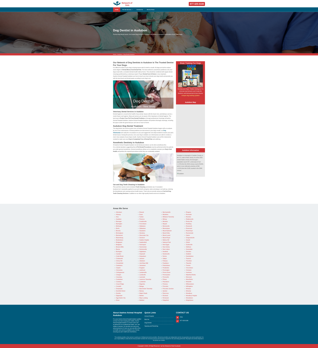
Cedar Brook (119, 256)
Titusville (188, 263)
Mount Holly (166, 233)
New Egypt (166, 244)
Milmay (165, 219)
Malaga (141, 286)
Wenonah (189, 277)
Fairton (141, 217)
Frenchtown (142, 223)
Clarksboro (119, 265)
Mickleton (165, 214)
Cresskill (118, 286)
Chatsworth (119, 258)
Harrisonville (143, 249)
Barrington (119, 223)
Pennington (166, 270)
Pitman (165, 279)
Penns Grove (166, 272)
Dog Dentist (148, 322)
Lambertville (143, 272)
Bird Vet (147, 319)
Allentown (119, 212)
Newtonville (166, 254)
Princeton (165, 286)
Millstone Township (168, 217)
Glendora (142, 233)
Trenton (188, 265)
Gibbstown (142, 228)
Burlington (119, 251)
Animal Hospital (149, 316)
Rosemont (189, 228)
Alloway (118, 214)
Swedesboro (189, 256)
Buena (118, 249)
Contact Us (140, 9)
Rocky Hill (189, 221)
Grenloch (142, 237)
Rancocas (166, 293)
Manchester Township (145, 288)
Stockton (188, 251)
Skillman (188, 247)
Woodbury (189, 293)
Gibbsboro (142, 226)
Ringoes (188, 212)
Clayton (118, 267)
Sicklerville (189, 244)
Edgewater (119, 295)
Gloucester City (143, 235)
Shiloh (188, 242)
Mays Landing (143, 298)
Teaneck (188, 258)
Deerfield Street (120, 291)
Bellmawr (119, 226)
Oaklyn (165, 258)
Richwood (166, 298)
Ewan (141, 214)
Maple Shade (143, 293)
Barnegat (118, 221)
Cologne (118, 274)
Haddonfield (143, 242)
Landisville (142, 274)
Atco (117, 217)
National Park (167, 242)
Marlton (141, 295)
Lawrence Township (145, 279)
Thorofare (189, 261)
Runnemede (189, 233)
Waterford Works (191, 274)
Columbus (119, 277)
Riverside (189, 214)
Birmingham (119, 233)
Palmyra (165, 261)
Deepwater (119, 288)
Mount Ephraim (167, 230)
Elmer (117, 300)
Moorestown (166, 228)
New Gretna (166, 247)
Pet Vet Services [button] (126, 9)
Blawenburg (119, 237)
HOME (117, 9)
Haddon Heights (144, 240)
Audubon (119, 54)
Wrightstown (189, 300)
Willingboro (189, 286)
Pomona (165, 284)
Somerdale (189, 249)
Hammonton (143, 247)
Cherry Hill (119, 261)
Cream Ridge (120, 284)
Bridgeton (119, 244)
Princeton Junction (168, 288)
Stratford (188, 254)
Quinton (165, 291)
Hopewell (142, 254)
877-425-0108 (197, 4)
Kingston (142, 267)
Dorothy (118, 293)
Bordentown (119, 240)
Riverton (188, 217)
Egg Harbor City (120, 298)
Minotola (165, 221)
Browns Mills (120, 247)
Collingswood (120, 272)
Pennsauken (166, 274)
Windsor (188, 288)
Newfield (165, 251)
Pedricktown (166, 265)
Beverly (118, 230)
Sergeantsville (190, 237)
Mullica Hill (166, 240)
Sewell (188, 240)
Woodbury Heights (191, 295)
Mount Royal (166, 237)
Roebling (188, 223)
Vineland (188, 270)
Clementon (119, 270)
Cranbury (118, 281)
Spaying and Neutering (151, 326)
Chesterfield (119, 263)
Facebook (177, 346)
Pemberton (166, 267)
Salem (188, 235)
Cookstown (119, 279)
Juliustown (142, 265)
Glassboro (142, 230)
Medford (141, 300)
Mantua (141, 291)
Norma (165, 256)
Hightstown (142, 251)
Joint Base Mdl (143, 263)
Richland (165, 295)
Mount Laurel (166, 235)
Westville (188, 281)
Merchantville (167, 212)
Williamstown (190, 284)
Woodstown (189, 298)
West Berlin (189, 279)
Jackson (141, 258)
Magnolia (142, 284)
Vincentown (189, 267)
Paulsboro (166, 263)
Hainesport (142, 244)
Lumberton (142, 281)
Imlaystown (142, 256)
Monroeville (166, 226)
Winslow (188, 291)
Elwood (141, 212)
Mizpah (165, 223)
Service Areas (150, 9)
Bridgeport (119, 242)
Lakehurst (142, 270)
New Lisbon (166, 249)
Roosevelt (189, 226)
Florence (142, 219)
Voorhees (189, 272)
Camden (118, 254)
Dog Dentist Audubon (129, 54)
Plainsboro (166, 281)
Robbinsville (189, 219)
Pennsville (166, 277)
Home (114, 54)
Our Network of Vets (168, 346)
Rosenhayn (189, 230)
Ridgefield (166, 300)
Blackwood (119, 235)
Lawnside (142, 277)
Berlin (117, 228)
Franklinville (143, 221)
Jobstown (142, 261)
